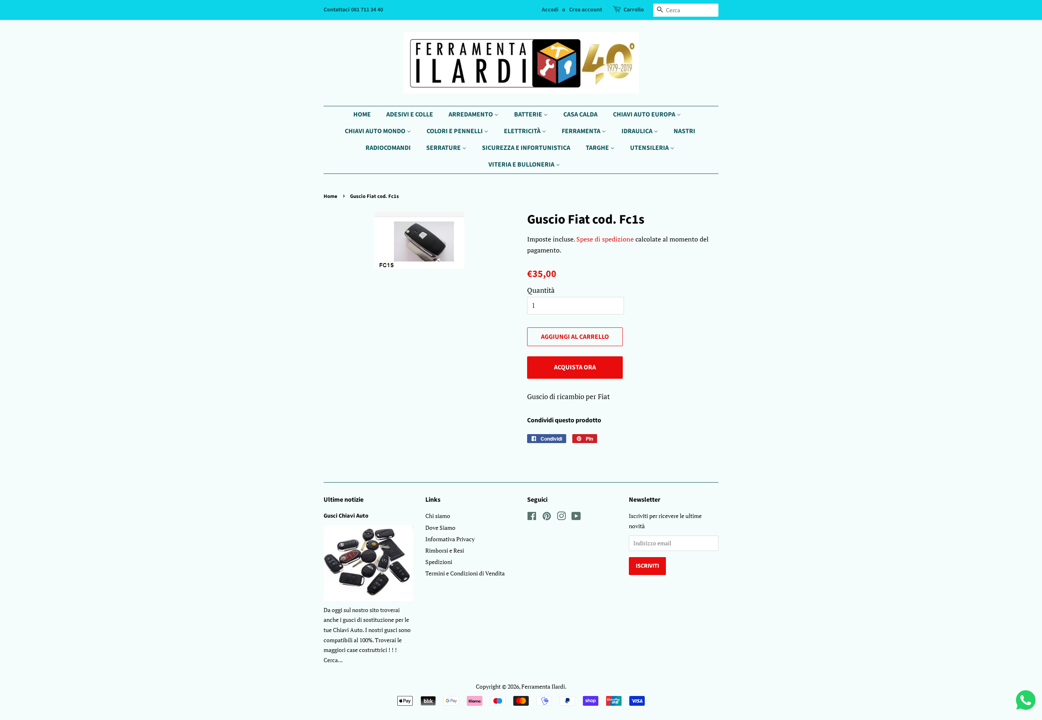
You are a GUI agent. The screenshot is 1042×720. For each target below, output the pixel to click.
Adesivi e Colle (409, 114)
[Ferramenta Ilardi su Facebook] (531, 517)
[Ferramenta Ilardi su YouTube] (576, 517)
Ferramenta (582, 131)
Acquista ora (575, 367)
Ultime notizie (343, 499)
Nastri (684, 131)
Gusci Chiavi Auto (346, 515)
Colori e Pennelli (455, 131)
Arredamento (471, 114)
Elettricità (523, 131)
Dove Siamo (440, 527)
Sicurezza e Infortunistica (526, 147)
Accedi (550, 10)
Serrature (444, 147)
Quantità (541, 290)
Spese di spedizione (605, 239)
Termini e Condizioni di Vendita (465, 573)
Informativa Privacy (450, 539)
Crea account (585, 10)
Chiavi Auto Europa (644, 114)
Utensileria (650, 147)
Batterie (528, 114)
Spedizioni (438, 562)
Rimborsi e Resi (444, 550)
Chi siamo (437, 516)
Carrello (634, 10)
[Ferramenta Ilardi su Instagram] (561, 517)
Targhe (598, 147)
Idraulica (638, 131)
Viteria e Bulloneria (522, 164)
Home (362, 114)
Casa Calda (580, 114)
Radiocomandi (388, 147)
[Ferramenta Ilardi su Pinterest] (546, 517)
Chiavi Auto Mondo (376, 131)
